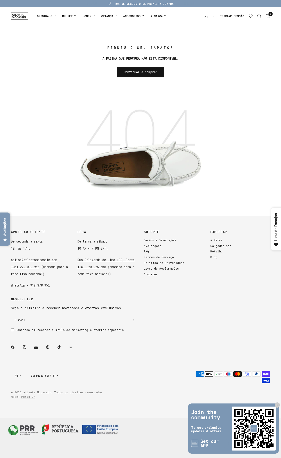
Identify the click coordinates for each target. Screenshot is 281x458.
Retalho (216, 251)
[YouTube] (39, 348)
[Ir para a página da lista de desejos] (250, 16)
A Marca (216, 240)
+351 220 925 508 (91, 267)
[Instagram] (27, 347)
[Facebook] (16, 347)
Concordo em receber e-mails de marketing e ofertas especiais (70, 330)
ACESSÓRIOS (131, 16)
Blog (213, 257)
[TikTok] (62, 347)
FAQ (146, 251)
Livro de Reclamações (161, 268)
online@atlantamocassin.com (34, 260)
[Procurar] (259, 16)
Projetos (150, 274)
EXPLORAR (218, 232)
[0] (267, 16)
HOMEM (87, 16)
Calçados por (220, 246)
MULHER (67, 16)
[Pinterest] (51, 347)
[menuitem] (46, 16)
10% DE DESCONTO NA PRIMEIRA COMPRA (143, 3)
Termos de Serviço (159, 257)
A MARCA (156, 16)
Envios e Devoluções (160, 240)
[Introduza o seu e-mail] (132, 320)
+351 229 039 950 (25, 267)
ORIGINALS (44, 16)
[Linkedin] (74, 347)
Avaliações (152, 246)
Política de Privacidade (164, 263)
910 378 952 (40, 285)
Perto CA (28, 397)
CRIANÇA (107, 16)
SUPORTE (151, 232)
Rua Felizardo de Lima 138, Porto (106, 260)
